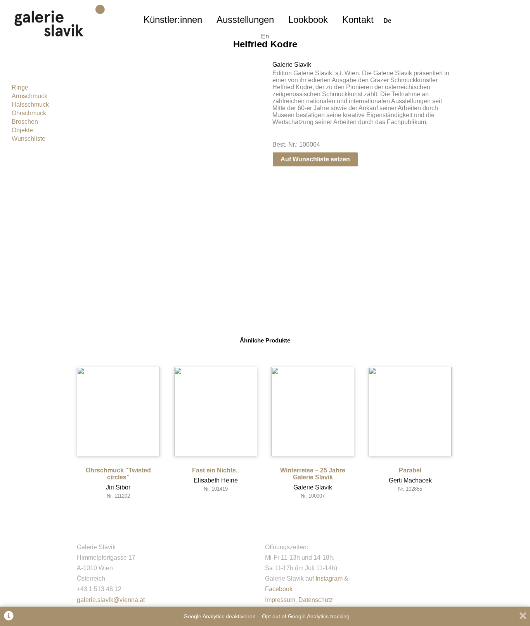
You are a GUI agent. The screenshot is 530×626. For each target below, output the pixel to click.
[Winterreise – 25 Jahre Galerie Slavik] (312, 411)
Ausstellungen (245, 19)
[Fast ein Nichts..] (215, 411)
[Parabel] (410, 411)
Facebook (279, 589)
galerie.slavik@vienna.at (111, 600)
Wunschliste (28, 138)
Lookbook (308, 19)
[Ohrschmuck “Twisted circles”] (118, 411)
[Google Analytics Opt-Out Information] (9, 616)
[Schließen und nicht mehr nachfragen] (523, 616)
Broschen (25, 121)
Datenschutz (315, 600)
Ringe (20, 87)
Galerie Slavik (291, 64)
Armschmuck (29, 96)
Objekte (22, 130)
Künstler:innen (173, 19)
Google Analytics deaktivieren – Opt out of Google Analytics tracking (267, 616)
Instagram (329, 578)
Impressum (280, 600)
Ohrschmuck (29, 113)
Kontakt (358, 19)
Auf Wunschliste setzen (315, 159)
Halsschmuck (30, 104)
